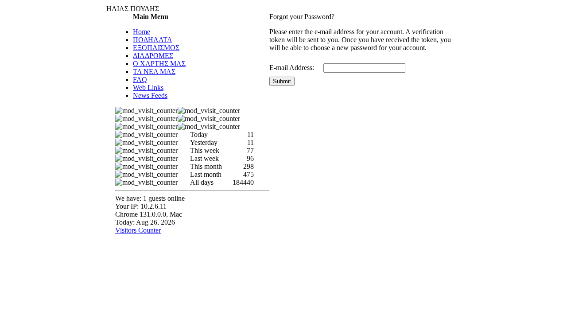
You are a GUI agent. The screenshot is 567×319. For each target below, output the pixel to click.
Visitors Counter (138, 230)
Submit (282, 81)
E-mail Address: (291, 67)
